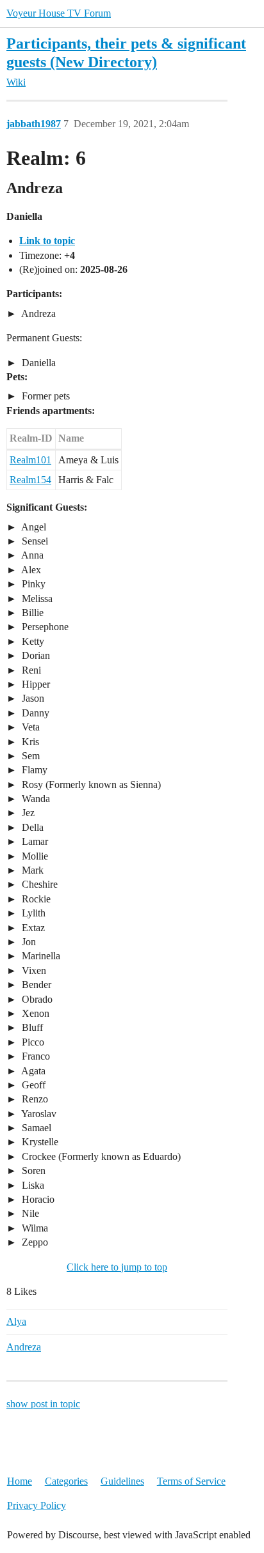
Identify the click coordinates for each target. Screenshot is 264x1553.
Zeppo (33, 1242)
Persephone (44, 626)
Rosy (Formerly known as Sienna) (90, 784)
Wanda (34, 798)
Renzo (33, 1098)
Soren (32, 1170)
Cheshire (38, 884)
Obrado (36, 999)
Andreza (37, 313)
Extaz (32, 927)
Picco (31, 1042)
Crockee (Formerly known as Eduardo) (100, 1156)
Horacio (36, 1199)
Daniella (37, 362)
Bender (35, 984)
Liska (31, 1185)
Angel (32, 527)
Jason (31, 698)
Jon (27, 941)
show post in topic (43, 1403)
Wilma (33, 1228)
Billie (31, 612)
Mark (31, 870)
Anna (31, 555)
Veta (29, 727)
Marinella (39, 955)
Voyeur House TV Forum (58, 13)
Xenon (34, 1013)
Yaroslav (37, 1113)
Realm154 (30, 479)
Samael (35, 1127)
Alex (30, 569)
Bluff (31, 1027)
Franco (34, 1056)
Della (31, 827)
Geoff (32, 1084)
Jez (27, 812)
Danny (34, 712)
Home (19, 1481)
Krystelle (38, 1141)
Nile (29, 1213)
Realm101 (30, 459)
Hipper (34, 684)
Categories (66, 1481)
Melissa (36, 598)
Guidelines (122, 1481)
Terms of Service (191, 1481)
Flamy (33, 769)
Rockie (35, 898)
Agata (32, 1070)
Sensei (33, 541)
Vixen (32, 970)
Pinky (32, 583)
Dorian (34, 655)
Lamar (33, 841)
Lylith (32, 913)
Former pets (44, 395)
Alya (16, 1321)
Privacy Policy (36, 1505)
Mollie (33, 856)
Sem (29, 755)
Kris (29, 741)
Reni (30, 670)
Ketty (31, 641)
